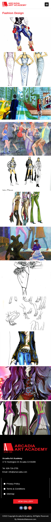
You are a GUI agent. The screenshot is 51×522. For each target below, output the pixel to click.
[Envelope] (30, 508)
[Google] (25, 508)
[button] (47, 4)
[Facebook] (21, 508)
